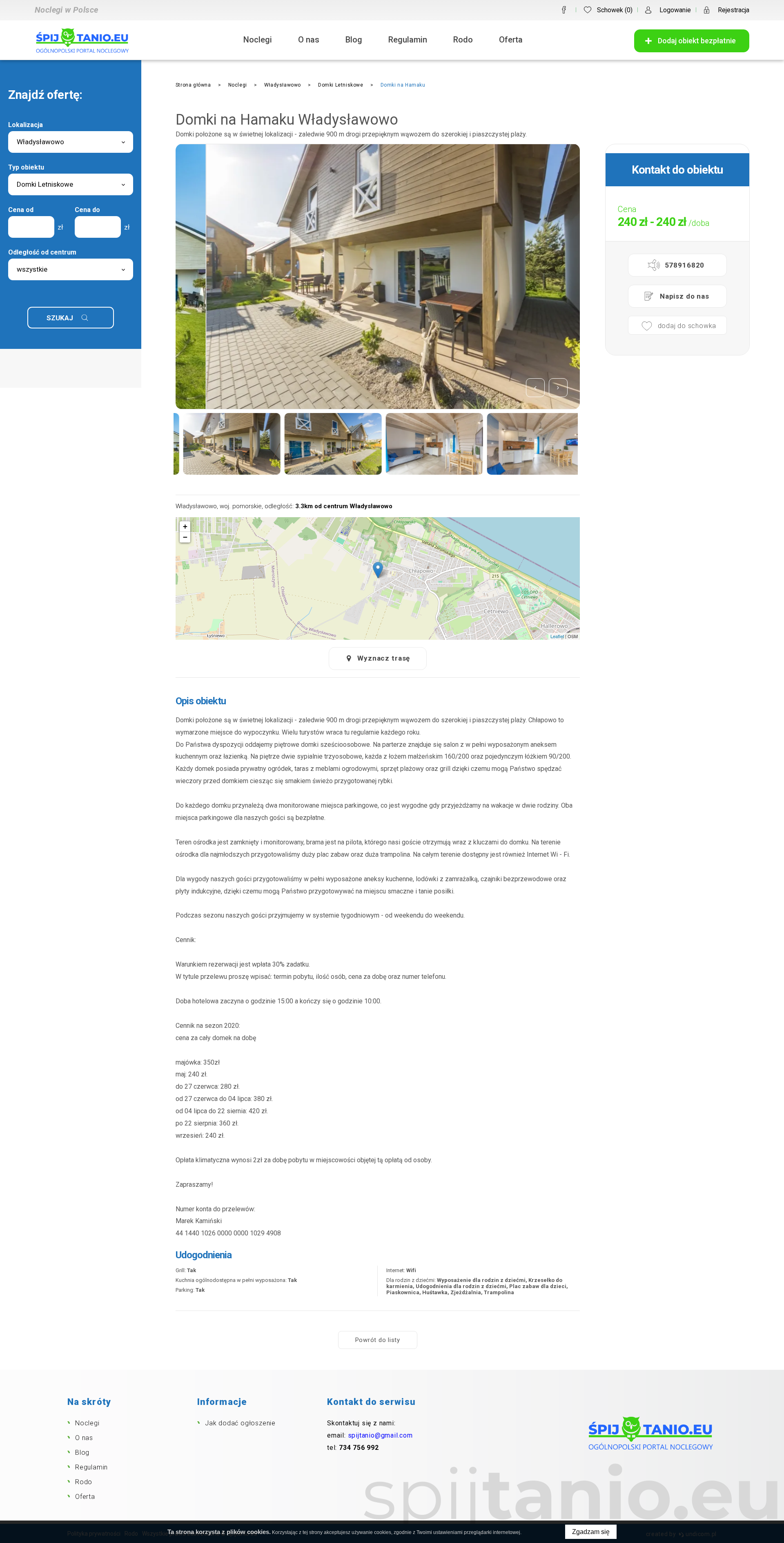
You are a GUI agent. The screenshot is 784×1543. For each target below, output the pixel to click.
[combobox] (70, 142)
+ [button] (185, 526)
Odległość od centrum (42, 252)
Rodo (463, 40)
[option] (378, 276)
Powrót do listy (377, 1340)
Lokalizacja (25, 125)
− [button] (185, 537)
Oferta (511, 40)
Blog (353, 40)
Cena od (20, 210)
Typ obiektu (26, 167)
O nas (308, 40)
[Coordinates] (378, 570)
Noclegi (257, 40)
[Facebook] (564, 10)
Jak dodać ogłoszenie (240, 1423)
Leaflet (557, 636)
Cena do (87, 210)
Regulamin (407, 40)
